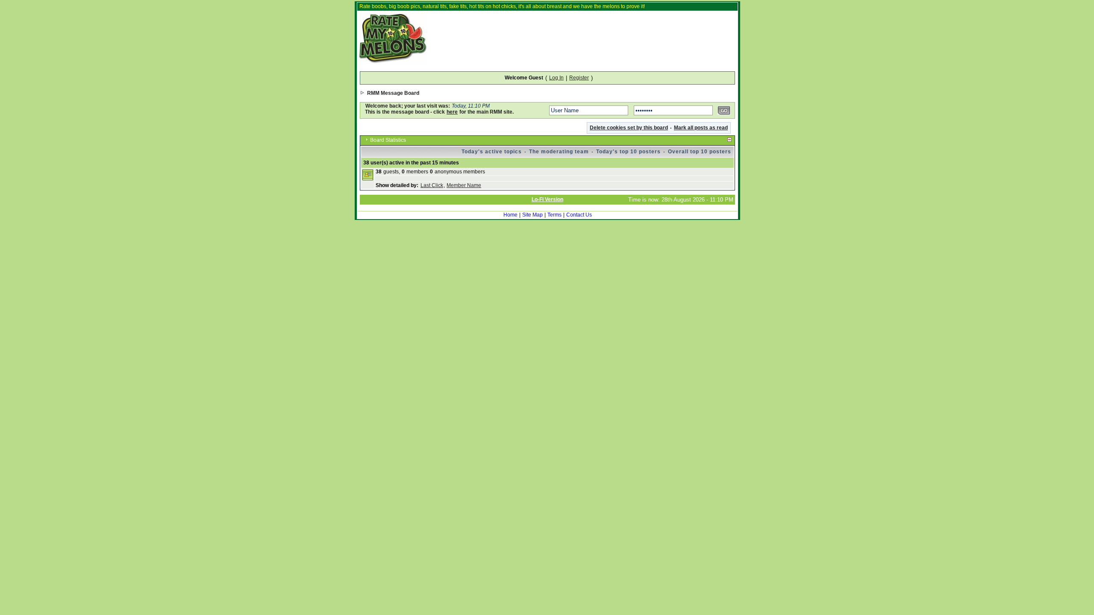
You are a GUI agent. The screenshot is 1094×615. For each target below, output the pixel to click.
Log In (556, 78)
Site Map (532, 215)
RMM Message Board (393, 93)
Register (579, 78)
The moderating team (559, 152)
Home (510, 215)
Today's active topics (492, 152)
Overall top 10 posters (699, 152)
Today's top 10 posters (628, 152)
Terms (554, 215)
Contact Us (579, 215)
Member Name (464, 185)
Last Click (432, 185)
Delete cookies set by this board (629, 128)
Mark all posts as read (701, 128)
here (452, 112)
